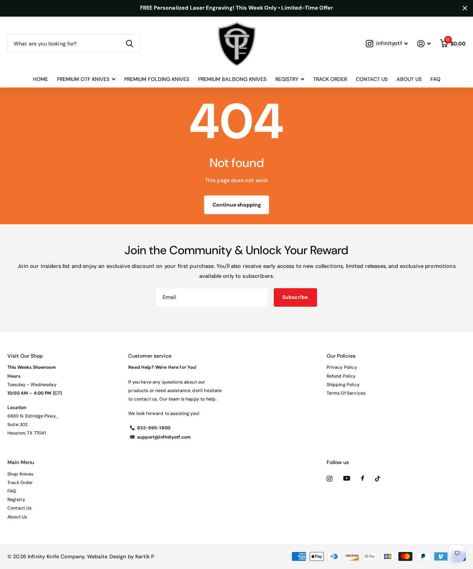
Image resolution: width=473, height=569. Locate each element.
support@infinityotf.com (164, 437)
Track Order (330, 79)
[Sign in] (424, 43)
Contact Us (372, 79)
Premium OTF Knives (83, 79)
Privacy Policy (342, 367)
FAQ (435, 79)
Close (465, 8)
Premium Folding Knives (156, 79)
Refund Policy (341, 376)
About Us (409, 79)
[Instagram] (329, 478)
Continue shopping (236, 204)
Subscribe (295, 297)
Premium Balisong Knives (232, 79)
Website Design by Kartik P (120, 556)
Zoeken (129, 43)
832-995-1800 (153, 428)
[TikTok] (377, 478)
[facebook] (362, 478)
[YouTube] (346, 478)
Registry (16, 499)
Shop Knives (20, 474)
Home (40, 79)
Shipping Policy (343, 385)
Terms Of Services (346, 393)
